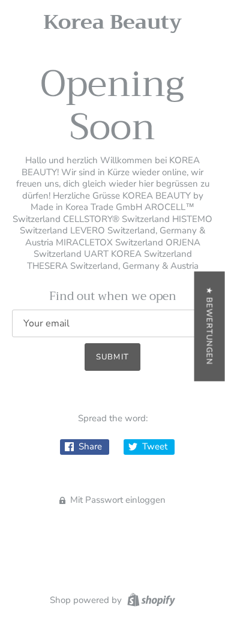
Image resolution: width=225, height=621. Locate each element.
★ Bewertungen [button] (209, 326)
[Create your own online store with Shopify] (149, 599)
